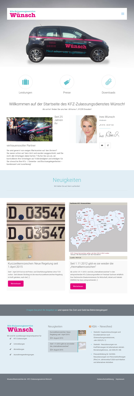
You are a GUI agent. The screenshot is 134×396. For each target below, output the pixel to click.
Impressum (120, 379)
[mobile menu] (123, 14)
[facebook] (108, 145)
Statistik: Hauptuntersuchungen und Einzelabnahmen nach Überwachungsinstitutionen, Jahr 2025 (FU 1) (107, 336)
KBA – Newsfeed (102, 326)
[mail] (102, 145)
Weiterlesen (16, 284)
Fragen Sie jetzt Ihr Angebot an (42, 310)
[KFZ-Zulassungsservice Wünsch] (23, 14)
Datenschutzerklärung (105, 379)
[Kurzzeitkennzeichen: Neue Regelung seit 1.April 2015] (36, 231)
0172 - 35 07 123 (107, 125)
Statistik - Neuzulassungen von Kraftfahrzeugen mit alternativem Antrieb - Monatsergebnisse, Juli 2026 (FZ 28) (109, 347)
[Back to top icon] (121, 390)
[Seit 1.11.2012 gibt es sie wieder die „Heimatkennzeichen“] (98, 231)
